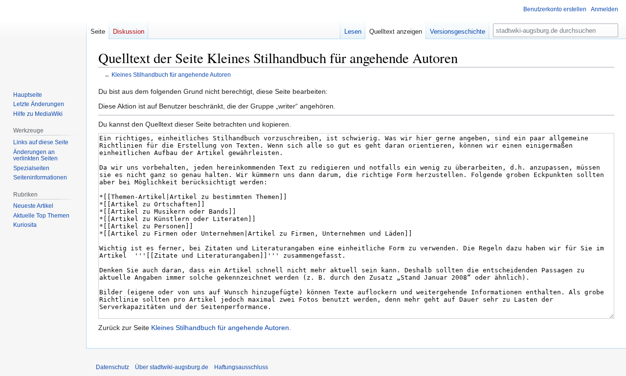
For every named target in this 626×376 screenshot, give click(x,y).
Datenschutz (112, 367)
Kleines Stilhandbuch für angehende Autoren (171, 74)
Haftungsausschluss (241, 367)
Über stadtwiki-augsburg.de (171, 367)
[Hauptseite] (43, 39)
